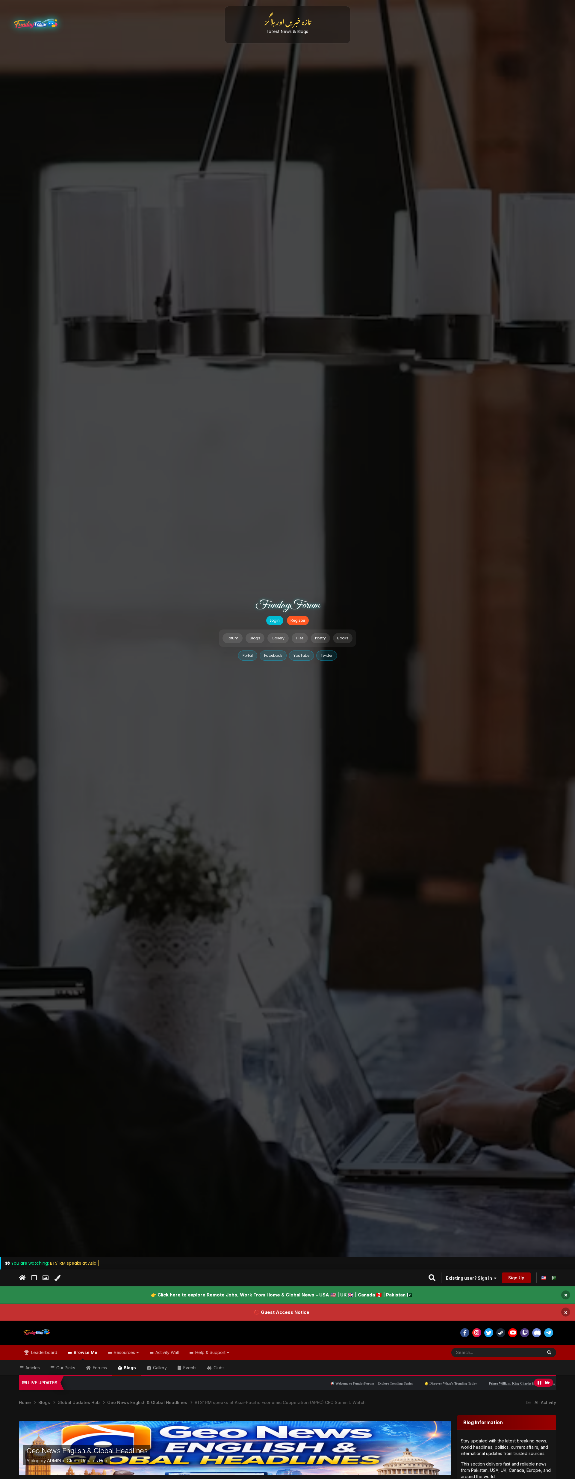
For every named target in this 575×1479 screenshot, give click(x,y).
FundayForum (287, 605)
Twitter (326, 655)
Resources (124, 1352)
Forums (99, 1367)
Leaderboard (43, 1352)
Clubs (218, 1367)
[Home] (22, 1277)
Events (189, 1367)
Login (275, 620)
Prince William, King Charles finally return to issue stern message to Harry (446, 1383)
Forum (232, 638)
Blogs (255, 638)
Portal (248, 655)
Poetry (320, 638)
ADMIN (54, 1460)
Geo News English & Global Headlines (86, 1450)
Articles (32, 1367)
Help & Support (210, 1352)
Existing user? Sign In (470, 1278)
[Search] (549, 1352)
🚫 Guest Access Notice (281, 1312)
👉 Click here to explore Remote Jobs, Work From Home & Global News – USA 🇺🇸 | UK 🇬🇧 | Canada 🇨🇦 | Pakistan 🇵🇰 (281, 1295)
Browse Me (84, 1352)
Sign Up (516, 1277)
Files (300, 638)
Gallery (278, 638)
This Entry (525, 1352)
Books (342, 638)
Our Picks (65, 1367)
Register (297, 620)
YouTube (301, 655)
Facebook (273, 655)
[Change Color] (57, 1277)
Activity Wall (166, 1352)
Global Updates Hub (87, 1460)
